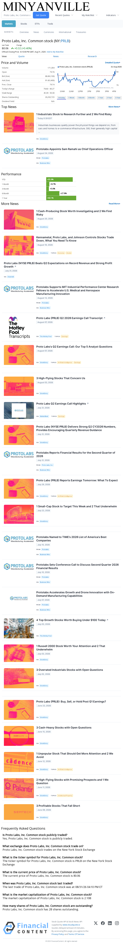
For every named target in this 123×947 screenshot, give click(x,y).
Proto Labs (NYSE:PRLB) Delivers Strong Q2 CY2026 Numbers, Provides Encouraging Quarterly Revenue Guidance (76, 428)
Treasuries (81, 32)
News (36, 32)
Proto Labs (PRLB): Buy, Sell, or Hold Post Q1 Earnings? (71, 701)
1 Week (71, 97)
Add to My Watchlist (55, 52)
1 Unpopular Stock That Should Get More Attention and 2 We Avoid (74, 755)
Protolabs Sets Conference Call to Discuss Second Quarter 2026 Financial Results (77, 566)
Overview (24, 32)
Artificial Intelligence (65, 362)
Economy (61, 253)
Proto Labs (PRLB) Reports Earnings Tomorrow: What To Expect (77, 480)
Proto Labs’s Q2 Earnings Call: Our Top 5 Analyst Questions (74, 346)
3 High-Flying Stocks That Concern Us (60, 378)
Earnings (65, 336)
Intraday (61, 97)
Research (92, 56)
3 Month (91, 97)
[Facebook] (103, 928)
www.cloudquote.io (71, 924)
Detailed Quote (112, 62)
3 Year (109, 97)
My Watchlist (88, 15)
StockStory (44, 139)
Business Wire (45, 163)
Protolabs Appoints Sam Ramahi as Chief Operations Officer (74, 149)
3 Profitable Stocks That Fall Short (58, 805)
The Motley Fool (45, 336)
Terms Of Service (76, 934)
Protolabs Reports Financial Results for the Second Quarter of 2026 (75, 454)
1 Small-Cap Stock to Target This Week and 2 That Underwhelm (76, 506)
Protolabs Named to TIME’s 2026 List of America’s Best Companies (71, 538)
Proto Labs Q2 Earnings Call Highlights (62, 403)
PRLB (65, 40)
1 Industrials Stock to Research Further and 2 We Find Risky (74, 114)
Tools (50, 23)
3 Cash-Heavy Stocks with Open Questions (64, 727)
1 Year (100, 97)
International (65, 32)
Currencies (49, 32)
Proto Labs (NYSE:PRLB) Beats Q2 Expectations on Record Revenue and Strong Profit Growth (58, 265)
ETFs (37, 23)
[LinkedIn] (110, 928)
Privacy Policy (58, 934)
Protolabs (45, 158)
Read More (114, 203)
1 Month (81, 97)
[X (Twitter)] (96, 928)
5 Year (117, 97)
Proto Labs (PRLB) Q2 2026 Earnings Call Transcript (70, 318)
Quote (21, 56)
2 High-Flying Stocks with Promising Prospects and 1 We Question (72, 781)
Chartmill (11, 277)
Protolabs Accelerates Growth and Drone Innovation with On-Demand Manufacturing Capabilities (75, 594)
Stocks (24, 23)
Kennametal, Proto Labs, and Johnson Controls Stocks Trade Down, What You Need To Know (75, 239)
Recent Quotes (62, 15)
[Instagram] (117, 928)
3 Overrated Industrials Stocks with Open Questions (69, 669)
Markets (9, 23)
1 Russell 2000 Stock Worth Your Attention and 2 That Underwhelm (70, 647)
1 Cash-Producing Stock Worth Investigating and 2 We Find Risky (74, 213)
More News (114, 106)
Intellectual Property (65, 795)
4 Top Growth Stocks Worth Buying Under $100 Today (72, 620)
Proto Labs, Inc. (47, 465)
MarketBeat (44, 416)
